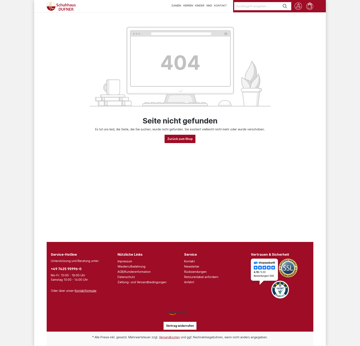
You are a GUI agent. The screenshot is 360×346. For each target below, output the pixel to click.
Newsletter (191, 266)
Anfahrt (189, 282)
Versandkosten (169, 337)
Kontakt (189, 261)
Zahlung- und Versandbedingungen (142, 282)
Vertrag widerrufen (180, 325)
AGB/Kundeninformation (134, 271)
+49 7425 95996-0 (66, 269)
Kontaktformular (85, 290)
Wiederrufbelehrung (131, 266)
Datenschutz (126, 277)
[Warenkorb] (309, 6)
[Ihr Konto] (298, 6)
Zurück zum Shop (180, 139)
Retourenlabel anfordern (201, 277)
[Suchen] (285, 6)
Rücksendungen (195, 271)
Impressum (125, 261)
